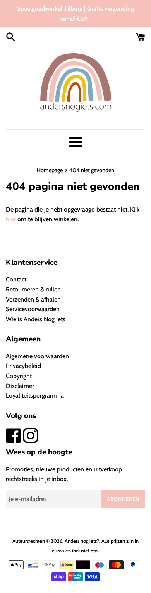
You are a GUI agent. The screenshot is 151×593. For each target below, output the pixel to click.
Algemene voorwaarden (37, 356)
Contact (16, 279)
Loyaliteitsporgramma (35, 395)
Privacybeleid (23, 365)
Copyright (19, 376)
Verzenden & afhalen (33, 299)
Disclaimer (20, 386)
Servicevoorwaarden (33, 309)
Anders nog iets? (82, 541)
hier (11, 219)
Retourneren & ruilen (33, 289)
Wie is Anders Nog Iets (35, 319)
